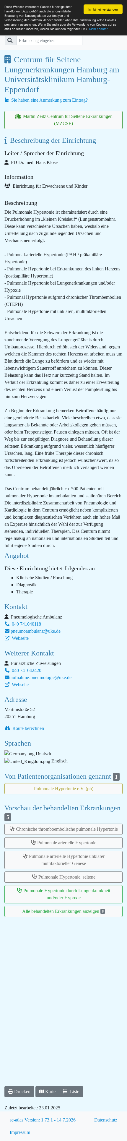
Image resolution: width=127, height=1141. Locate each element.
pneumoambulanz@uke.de (36, 631)
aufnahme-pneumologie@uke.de (41, 677)
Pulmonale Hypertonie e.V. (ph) (63, 788)
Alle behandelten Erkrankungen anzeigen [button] (63, 911)
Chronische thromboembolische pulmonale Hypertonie (67, 829)
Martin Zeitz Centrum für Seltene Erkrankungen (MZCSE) (67, 120)
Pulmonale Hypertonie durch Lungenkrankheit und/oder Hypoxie (66, 894)
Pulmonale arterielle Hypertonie (66, 842)
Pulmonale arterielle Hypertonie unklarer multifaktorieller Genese (67, 860)
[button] (19, 1091)
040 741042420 (26, 670)
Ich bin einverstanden (103, 9)
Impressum (20, 1132)
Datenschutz (105, 1119)
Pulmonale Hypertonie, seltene (66, 876)
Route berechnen (27, 728)
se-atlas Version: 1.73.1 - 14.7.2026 (43, 1119)
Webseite (20, 638)
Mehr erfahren (98, 29)
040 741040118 (26, 624)
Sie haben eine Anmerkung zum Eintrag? (49, 100)
